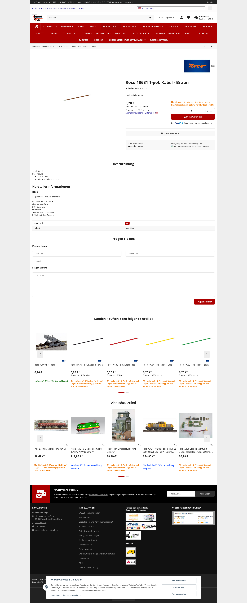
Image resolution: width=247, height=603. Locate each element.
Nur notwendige (179, 594)
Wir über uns (84, 517)
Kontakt (210, 2)
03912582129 (40, 522)
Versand (146, 106)
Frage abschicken (204, 302)
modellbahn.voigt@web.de (46, 530)
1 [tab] (121, 392)
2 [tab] (127, 392)
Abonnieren (205, 494)
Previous (40, 354)
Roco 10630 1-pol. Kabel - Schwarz (87, 364)
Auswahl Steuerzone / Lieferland (140, 113)
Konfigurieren (179, 587)
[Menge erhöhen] (211, 111)
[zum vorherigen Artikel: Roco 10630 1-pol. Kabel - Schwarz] (205, 46)
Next (207, 354)
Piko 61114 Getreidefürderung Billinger (121, 450)
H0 (127, 223)
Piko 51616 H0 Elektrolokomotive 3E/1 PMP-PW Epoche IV (86, 450)
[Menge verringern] (174, 111)
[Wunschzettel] (188, 17)
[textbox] (171, 8)
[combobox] (171, 8)
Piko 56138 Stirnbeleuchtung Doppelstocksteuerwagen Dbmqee (196, 450)
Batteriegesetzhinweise (89, 531)
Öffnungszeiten (85, 549)
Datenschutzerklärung (72, 595)
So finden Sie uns (86, 526)
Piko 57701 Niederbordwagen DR (50, 448)
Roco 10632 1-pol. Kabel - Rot (121, 364)
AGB (81, 563)
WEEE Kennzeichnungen (89, 513)
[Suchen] (150, 17)
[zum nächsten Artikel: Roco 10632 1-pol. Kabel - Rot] (211, 46)
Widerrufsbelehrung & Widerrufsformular (97, 554)
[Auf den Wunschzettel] (65, 327)
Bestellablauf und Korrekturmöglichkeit (96, 522)
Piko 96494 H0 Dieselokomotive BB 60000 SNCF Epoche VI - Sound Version (159, 450)
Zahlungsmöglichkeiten (89, 540)
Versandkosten (85, 544)
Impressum (55, 595)
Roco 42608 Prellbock (44, 364)
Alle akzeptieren (179, 580)
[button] (181, 17)
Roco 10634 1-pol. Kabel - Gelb (157, 364)
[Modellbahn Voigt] (36, 26)
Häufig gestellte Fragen (89, 535)
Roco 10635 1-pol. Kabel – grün (194, 364)
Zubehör (140, 146)
